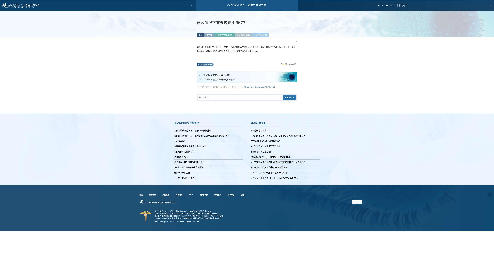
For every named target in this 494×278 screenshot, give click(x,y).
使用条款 (217, 194)
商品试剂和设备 (31, 4)
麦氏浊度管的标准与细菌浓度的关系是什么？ (271, 156)
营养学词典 (204, 194)
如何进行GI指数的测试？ (185, 151)
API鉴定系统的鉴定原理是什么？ (266, 146)
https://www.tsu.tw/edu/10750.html (259, 87)
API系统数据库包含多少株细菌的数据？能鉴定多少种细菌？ (278, 135)
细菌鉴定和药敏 (257, 5)
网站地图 (179, 194)
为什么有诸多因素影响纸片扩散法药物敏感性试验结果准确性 (202, 135)
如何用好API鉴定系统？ (262, 151)
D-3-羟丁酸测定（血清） (185, 178)
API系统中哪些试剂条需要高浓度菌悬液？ (270, 167)
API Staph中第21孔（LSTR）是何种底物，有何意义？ (275, 178)
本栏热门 (392, 5)
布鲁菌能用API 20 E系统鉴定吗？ (266, 141)
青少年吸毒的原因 (182, 172)
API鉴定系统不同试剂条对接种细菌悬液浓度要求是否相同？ (278, 162)
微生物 (209, 35)
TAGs (191, 194)
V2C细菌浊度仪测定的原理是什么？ (190, 162)
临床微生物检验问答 (224, 35)
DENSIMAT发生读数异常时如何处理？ (220, 79)
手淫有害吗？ (180, 141)
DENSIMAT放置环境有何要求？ (217, 75)
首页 (200, 35)
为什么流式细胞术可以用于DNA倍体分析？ (193, 130)
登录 (242, 194)
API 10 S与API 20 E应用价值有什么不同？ (270, 172)
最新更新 (152, 194)
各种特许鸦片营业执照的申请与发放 (190, 146)
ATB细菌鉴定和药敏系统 (206, 65)
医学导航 (231, 194)
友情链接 (165, 194)
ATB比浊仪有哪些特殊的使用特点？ (190, 167)
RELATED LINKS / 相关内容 (186, 122)
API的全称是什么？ (260, 130)
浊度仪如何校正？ (182, 156)
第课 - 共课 (288, 64)
